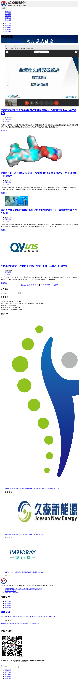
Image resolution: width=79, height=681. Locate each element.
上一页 (26, 285)
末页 (56, 285)
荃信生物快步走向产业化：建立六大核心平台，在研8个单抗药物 (34, 266)
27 (41, 285)
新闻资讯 (8, 18)
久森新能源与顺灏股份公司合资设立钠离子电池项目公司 (24, 534)
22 (32, 285)
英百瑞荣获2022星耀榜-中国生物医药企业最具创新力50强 (24, 572)
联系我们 (8, 20)
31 (49, 285)
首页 (10, 42)
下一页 (52, 285)
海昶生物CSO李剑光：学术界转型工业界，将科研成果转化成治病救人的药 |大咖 (32, 488)
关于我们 (8, 14)
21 (30, 285)
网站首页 (8, 12)
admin (8, 121)
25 (37, 285)
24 (35, 285)
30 (47, 285)
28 (43, 285)
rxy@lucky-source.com (12, 592)
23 (33, 285)
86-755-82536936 (10, 591)
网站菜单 (4, 8)
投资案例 (8, 16)
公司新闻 (8, 119)
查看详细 (4, 130)
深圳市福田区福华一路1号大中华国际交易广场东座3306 (23, 589)
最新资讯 (5, 612)
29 (45, 285)
